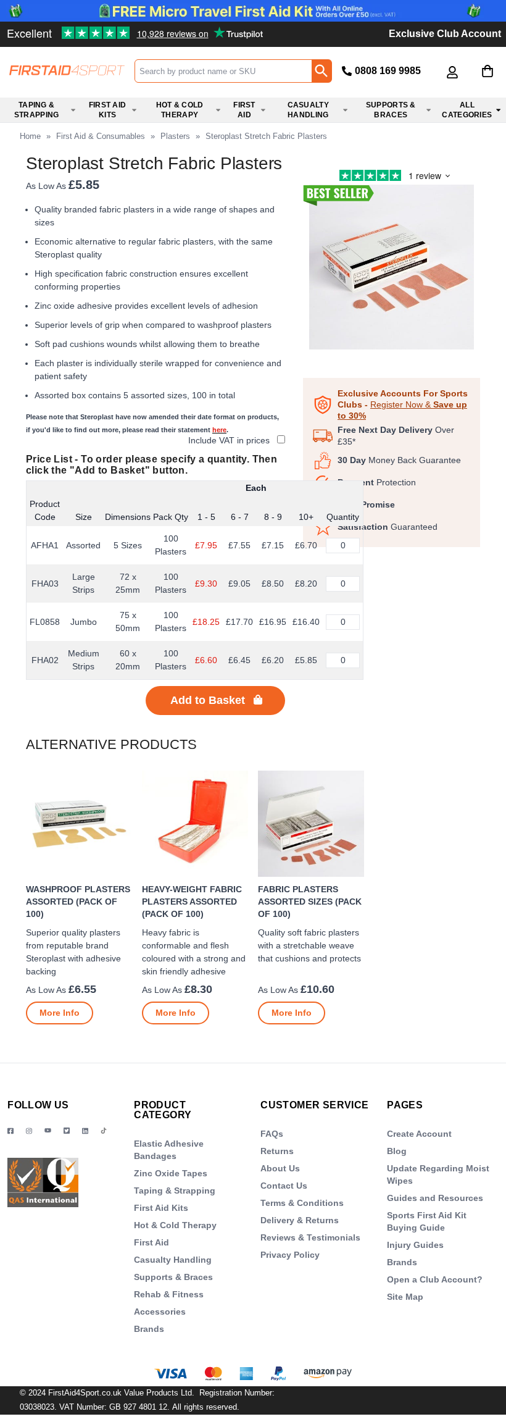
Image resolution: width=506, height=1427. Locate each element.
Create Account (419, 1134)
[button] (452, 72)
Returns (277, 1151)
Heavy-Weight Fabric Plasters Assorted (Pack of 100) (192, 901)
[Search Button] (321, 71)
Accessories (160, 1311)
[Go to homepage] (67, 70)
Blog (397, 1151)
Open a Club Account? (435, 1279)
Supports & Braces (173, 1277)
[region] (79, 824)
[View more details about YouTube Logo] (47, 1131)
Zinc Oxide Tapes (170, 1173)
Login (452, 81)
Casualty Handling (173, 1260)
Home (30, 136)
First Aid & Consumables (100, 136)
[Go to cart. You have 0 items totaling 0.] (487, 80)
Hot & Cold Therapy (175, 1225)
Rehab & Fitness (169, 1294)
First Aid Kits (161, 1208)
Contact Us (283, 1186)
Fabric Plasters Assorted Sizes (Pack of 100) (310, 901)
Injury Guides (415, 1245)
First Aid (151, 1242)
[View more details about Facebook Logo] (10, 1131)
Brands (149, 1329)
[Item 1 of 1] (391, 273)
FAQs (271, 1134)
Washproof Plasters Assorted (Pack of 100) (78, 901)
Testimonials (94, 28)
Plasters (175, 136)
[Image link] (67, 1131)
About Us (280, 1168)
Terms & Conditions (302, 1203)
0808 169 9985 (388, 70)
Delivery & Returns (299, 1220)
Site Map (405, 1297)
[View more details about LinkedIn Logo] (85, 1131)
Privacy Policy (290, 1255)
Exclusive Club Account (445, 33)
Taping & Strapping (174, 1190)
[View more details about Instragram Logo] (29, 1131)
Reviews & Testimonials (310, 1237)
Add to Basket (207, 700)
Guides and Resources (435, 1198)
